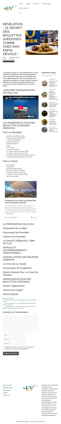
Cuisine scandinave (9, 300)
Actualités (28, 3)
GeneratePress (41, 421)
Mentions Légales (8, 387)
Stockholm (33, 300)
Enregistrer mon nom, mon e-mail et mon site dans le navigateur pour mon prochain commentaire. (19, 348)
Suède (4, 301)
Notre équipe (6, 390)
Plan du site (6, 395)
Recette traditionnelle (19, 300)
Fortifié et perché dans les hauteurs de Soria (53, 130)
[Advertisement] (30, 370)
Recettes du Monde (24, 8)
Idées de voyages (46, 3)
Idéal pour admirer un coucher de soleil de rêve (53, 105)
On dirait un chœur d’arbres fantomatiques (53, 123)
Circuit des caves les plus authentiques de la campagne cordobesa (53, 114)
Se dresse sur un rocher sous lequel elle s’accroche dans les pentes (53, 84)
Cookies (5, 392)
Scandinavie (28, 300)
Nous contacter (7, 385)
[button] (20, 12)
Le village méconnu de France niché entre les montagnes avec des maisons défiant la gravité (53, 95)
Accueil (21, 3)
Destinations (36, 3)
